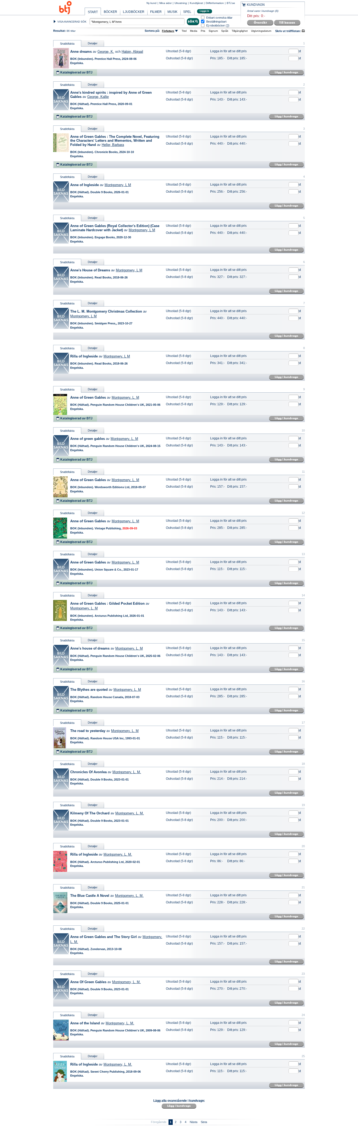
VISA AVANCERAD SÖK (71, 21)
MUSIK (172, 12)
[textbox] (137, 21)
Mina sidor (165, 3)
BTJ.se (231, 3)
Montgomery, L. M (125, 397)
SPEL (187, 12)
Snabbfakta (67, 43)
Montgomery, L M (118, 185)
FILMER (156, 12)
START (93, 12)
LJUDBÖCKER (133, 12)
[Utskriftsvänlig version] (303, 31)
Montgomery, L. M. (126, 772)
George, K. (105, 52)
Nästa (193, 1122)
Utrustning (181, 3)
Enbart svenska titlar (219, 17)
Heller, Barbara (113, 145)
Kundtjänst (196, 3)
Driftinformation (215, 3)
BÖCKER (110, 12)
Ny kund (151, 3)
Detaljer (92, 43)
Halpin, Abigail (132, 52)
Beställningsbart (216, 21)
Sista (204, 1122)
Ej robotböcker (215, 25)
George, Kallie (98, 97)
